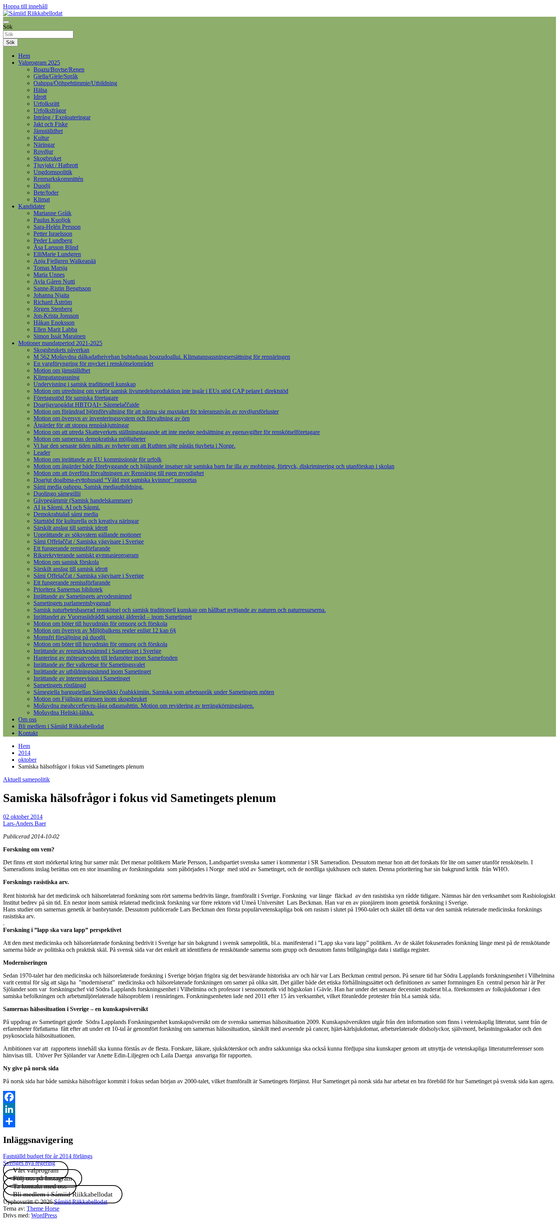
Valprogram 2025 (39, 62)
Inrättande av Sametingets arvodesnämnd (82, 596)
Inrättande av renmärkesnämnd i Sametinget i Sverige (97, 651)
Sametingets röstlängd (59, 685)
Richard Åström (52, 302)
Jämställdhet (48, 131)
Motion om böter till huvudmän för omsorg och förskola (100, 623)
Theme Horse (43, 1208)
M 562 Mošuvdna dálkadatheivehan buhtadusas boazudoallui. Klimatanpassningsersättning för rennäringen (161, 356)
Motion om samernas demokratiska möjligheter (89, 439)
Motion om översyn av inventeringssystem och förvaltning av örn (111, 418)
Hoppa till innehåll (25, 6)
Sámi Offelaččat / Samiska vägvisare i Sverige (88, 541)
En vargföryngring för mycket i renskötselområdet (93, 363)
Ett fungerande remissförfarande (71, 548)
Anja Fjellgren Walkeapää (64, 261)
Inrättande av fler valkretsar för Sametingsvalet (89, 664)
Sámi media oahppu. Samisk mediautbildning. (88, 486)
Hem (24, 55)
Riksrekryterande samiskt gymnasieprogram (85, 555)
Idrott (39, 97)
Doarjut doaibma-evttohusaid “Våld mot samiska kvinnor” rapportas (115, 480)
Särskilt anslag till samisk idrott (70, 528)
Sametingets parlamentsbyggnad (72, 603)
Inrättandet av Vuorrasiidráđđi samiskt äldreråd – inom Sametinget (112, 616)
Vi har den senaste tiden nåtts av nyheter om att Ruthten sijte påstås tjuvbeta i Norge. (134, 445)
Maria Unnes (49, 274)
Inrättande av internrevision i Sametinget (81, 678)
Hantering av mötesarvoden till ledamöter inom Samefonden (105, 658)
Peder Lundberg (52, 240)
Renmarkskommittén (58, 179)
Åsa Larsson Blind (55, 247)
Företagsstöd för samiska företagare (75, 398)
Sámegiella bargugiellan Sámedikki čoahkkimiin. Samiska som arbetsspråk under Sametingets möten (153, 692)
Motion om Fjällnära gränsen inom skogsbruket (90, 699)
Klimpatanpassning (56, 377)
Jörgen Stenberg (52, 309)
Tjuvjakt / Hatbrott (55, 165)
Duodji (41, 185)
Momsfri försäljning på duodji (69, 637)
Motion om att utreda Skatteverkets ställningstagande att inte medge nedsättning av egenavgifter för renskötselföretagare (176, 432)
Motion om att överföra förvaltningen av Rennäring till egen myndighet (118, 473)
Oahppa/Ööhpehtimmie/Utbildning (75, 83)
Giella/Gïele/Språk (55, 76)
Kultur (41, 138)
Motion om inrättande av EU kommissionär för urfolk (97, 459)
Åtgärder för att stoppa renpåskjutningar (81, 425)
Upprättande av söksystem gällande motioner (87, 534)
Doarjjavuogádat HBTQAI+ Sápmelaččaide (86, 404)
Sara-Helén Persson (57, 226)
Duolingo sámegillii (57, 493)
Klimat (41, 199)
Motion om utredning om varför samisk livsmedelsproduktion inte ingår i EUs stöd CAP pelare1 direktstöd (160, 391)
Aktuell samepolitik (26, 779)
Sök (8, 27)
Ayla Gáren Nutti (54, 281)
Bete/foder (46, 192)
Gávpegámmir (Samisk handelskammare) (82, 500)
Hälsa (40, 90)
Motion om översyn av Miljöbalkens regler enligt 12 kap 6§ (104, 630)
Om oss (27, 719)
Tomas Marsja (50, 268)
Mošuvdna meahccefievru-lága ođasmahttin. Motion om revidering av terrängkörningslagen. (143, 705)
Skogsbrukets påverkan (61, 350)
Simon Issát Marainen (59, 336)
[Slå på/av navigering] (6, 22)
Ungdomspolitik (52, 172)
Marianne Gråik (52, 213)
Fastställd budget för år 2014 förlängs (47, 1156)
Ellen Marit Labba (55, 329)
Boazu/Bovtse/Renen (58, 69)
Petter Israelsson (52, 233)
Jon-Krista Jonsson (56, 315)
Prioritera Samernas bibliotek (68, 589)
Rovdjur (43, 151)
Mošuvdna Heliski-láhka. (63, 712)
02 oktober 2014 (23, 816)
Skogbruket (47, 158)
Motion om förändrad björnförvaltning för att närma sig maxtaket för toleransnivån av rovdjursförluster (156, 411)
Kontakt (28, 733)
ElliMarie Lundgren (57, 254)
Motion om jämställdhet (61, 370)
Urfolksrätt (46, 103)
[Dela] (279, 1121)
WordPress (44, 1215)
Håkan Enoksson (54, 322)
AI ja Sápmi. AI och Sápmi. (66, 507)
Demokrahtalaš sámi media (65, 514)
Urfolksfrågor (49, 110)
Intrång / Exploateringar (62, 117)
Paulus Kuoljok (52, 220)
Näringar (44, 144)
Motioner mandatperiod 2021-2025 (60, 343)
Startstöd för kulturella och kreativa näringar (86, 521)
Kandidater (31, 206)
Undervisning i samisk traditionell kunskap (84, 384)
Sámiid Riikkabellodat (80, 1201)
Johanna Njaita (51, 295)
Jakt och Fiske (50, 124)
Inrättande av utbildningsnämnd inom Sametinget (92, 671)
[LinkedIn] (279, 1109)
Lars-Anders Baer (24, 823)
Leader (41, 452)
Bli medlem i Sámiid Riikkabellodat (61, 726)
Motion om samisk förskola (66, 562)
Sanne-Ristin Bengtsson (62, 288)
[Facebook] (279, 1097)
